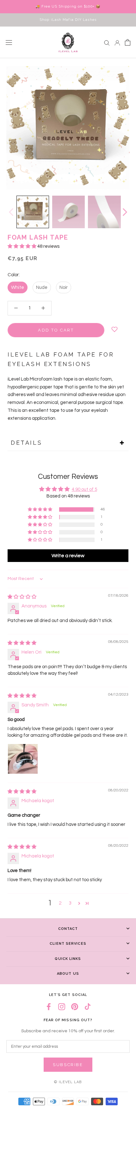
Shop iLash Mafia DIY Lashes (68, 20)
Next (125, 212)
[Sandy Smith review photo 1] (23, 759)
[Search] (107, 42)
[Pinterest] (74, 1007)
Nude (41, 287)
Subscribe (68, 1064)
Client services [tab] (68, 944)
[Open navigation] (9, 42)
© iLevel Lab (68, 1082)
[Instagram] (61, 1007)
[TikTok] (87, 1007)
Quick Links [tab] (68, 959)
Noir (63, 287)
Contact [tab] (68, 929)
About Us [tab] (68, 974)
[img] (22, 597)
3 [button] (70, 903)
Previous (11, 212)
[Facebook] (48, 1007)
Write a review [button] (68, 555)
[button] (22, 246)
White (17, 287)
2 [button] (60, 903)
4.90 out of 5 (84, 489)
